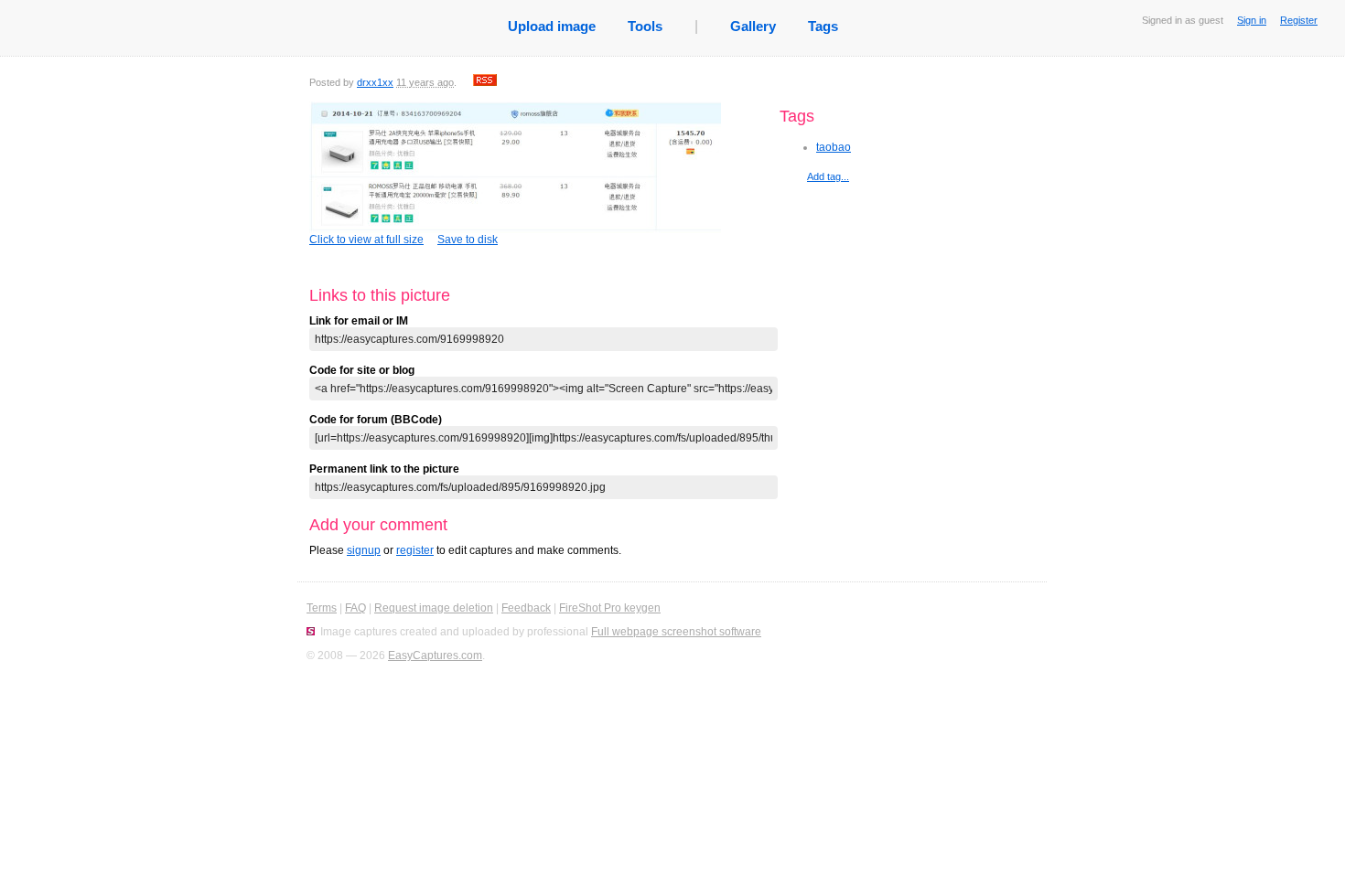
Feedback (526, 608)
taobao (833, 147)
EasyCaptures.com (435, 655)
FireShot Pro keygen (610, 608)
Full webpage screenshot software (676, 631)
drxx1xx (375, 82)
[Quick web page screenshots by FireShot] (311, 631)
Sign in (1251, 20)
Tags (823, 26)
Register (1299, 20)
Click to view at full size (366, 239)
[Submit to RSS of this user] (485, 82)
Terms (322, 608)
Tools (645, 26)
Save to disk (467, 239)
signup (364, 550)
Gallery (753, 26)
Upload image (552, 26)
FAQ (355, 608)
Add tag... (828, 176)
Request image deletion (433, 608)
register (415, 550)
